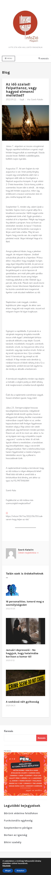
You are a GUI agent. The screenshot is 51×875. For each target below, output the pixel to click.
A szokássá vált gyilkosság (22, 701)
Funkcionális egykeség (18, 820)
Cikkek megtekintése (27, 552)
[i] (7, 513)
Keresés (8, 731)
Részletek (6, 866)
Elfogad (7, 871)
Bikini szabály (12, 842)
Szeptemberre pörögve (18, 827)
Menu (9, 58)
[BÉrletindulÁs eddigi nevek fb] (25, 773)
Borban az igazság (15, 835)
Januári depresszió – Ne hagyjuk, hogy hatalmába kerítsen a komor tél (22, 653)
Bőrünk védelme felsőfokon (21, 813)
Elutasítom (20, 871)
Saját (22, 99)
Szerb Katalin (37, 99)
